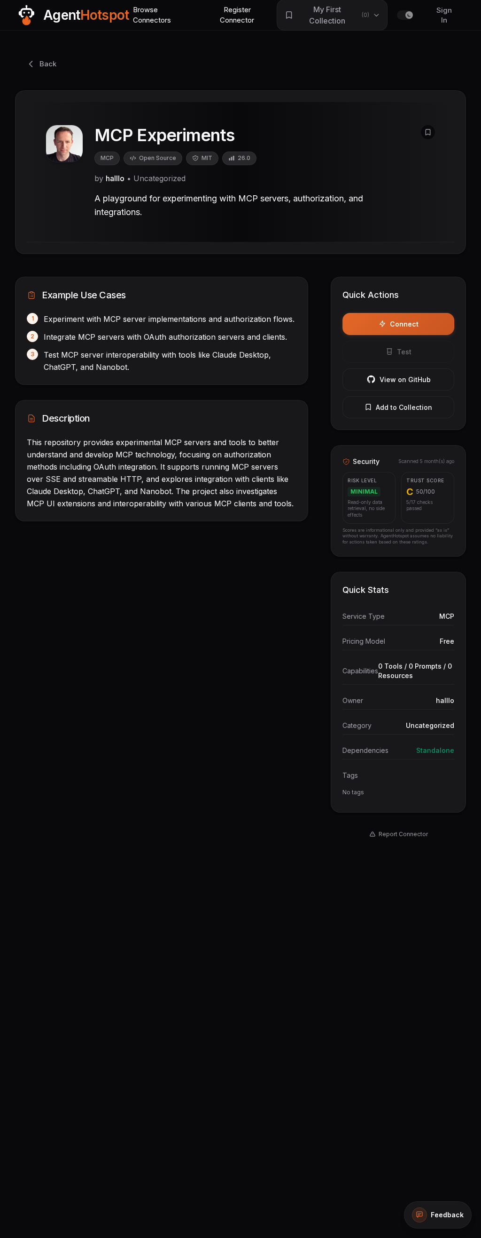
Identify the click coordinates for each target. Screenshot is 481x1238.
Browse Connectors (152, 15)
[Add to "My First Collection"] (427, 132)
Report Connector (403, 834)
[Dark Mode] (405, 15)
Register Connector (237, 15)
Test (404, 352)
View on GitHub (405, 379)
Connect (404, 324)
